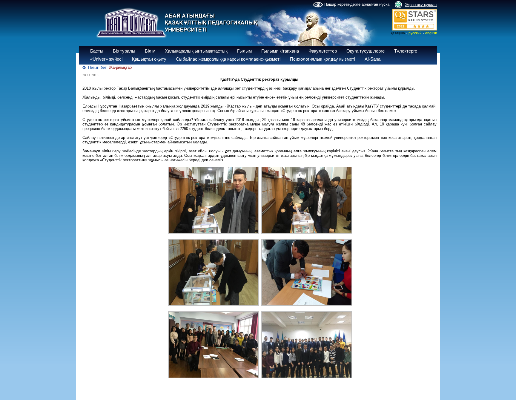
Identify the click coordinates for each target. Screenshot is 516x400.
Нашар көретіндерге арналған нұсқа (356, 4)
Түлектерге (405, 50)
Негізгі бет (97, 67)
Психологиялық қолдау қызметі (322, 59)
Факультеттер (322, 50)
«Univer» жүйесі (106, 59)
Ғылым (244, 50)
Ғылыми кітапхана (280, 50)
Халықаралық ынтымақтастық (196, 50)
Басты (96, 50)
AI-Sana (372, 59)
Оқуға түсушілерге (365, 50)
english (431, 33)
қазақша (398, 33)
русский (415, 33)
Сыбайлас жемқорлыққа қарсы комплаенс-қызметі (228, 59)
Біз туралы (124, 50)
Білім (150, 50)
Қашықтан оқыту (149, 59)
